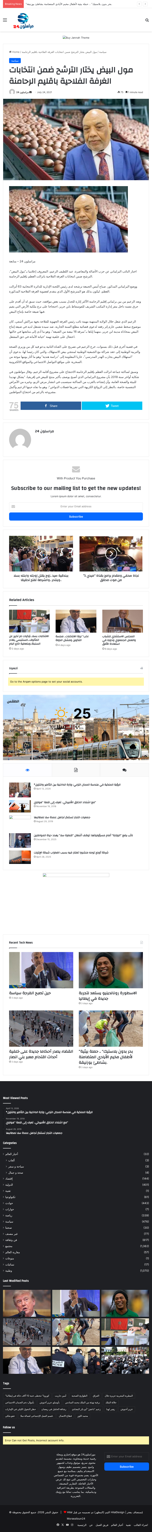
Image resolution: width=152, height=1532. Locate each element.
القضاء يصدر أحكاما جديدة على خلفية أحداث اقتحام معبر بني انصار (41, 1054)
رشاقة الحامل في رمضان (53, 1409)
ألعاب (11, 1160)
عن (91, 1524)
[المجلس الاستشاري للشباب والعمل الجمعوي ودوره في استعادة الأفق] (122, 621)
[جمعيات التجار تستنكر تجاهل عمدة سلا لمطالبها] (20, 822)
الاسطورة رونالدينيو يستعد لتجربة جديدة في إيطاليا (108, 995)
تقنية (8, 1190)
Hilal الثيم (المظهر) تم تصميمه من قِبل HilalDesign (95, 1512)
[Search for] (147, 21)
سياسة (102, 51)
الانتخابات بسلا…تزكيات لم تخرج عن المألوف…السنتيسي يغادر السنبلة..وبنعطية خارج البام (29, 640)
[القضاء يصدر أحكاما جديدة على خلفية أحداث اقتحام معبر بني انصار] (41, 1028)
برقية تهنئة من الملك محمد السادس (82, 1402)
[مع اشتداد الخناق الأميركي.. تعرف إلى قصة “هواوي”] (20, 806)
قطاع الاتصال (65, 1415)
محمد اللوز (82, 1415)
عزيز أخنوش (127, 1409)
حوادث (9, 1203)
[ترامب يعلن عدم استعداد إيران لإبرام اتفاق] (27, 1303)
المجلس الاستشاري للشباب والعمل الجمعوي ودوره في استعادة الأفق (119, 640)
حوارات (9, 1209)
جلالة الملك (110, 1402)
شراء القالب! (141, 1524)
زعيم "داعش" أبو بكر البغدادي (86, 1409)
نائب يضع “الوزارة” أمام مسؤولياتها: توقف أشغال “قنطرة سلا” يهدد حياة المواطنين (83, 835)
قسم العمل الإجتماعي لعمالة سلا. (36, 1415)
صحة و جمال (15, 1172)
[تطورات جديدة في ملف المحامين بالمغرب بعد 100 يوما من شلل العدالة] (125, 1360)
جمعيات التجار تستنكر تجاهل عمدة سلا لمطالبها (62, 817)
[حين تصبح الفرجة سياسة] (41, 970)
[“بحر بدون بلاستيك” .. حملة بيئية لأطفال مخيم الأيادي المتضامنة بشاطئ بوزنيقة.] (111, 1028)
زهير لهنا (110, 1409)
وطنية (8, 1270)
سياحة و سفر (16, 1166)
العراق (96, 1395)
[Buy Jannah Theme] (76, 37)
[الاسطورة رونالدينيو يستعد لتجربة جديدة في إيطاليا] (111, 970)
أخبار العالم (11, 1154)
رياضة (8, 1215)
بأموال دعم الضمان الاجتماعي (19, 1402)
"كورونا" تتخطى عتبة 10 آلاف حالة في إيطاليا (27, 1395)
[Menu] (5, 21)
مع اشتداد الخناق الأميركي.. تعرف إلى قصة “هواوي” (65, 802)
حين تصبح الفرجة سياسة (30, 993)
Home (15, 51)
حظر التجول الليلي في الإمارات (20, 1409)
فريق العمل (102, 1524)
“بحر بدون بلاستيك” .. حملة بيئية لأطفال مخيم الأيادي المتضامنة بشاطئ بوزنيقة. (106, 1057)
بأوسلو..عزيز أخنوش (50, 1402)
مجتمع (8, 1246)
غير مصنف (11, 1233)
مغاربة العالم (12, 1252)
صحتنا (8, 1227)
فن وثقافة (11, 1240)
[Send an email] (30, 92)
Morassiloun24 (76, 1518)
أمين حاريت (60, 1395)
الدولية (9, 1184)
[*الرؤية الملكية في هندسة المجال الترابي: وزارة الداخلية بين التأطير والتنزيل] (20, 790)
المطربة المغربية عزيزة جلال (119, 1395)
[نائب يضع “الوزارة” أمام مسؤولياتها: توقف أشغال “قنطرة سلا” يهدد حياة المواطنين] (20, 840)
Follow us (9, 1427)
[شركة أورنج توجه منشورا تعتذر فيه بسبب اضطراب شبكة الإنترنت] (20, 857)
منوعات (9, 1258)
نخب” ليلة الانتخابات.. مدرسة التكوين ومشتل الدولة (72, 638)
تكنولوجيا (10, 1197)
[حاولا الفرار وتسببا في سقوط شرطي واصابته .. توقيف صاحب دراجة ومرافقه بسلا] (76, 1360)
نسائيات (9, 1264)
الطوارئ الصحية (79, 1395)
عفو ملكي (10, 1415)
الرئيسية (81, 1524)
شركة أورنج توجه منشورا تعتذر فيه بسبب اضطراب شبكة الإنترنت (71, 852)
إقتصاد (9, 1178)
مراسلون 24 (22, 92)
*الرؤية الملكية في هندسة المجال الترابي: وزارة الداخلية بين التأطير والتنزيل (77, 784)
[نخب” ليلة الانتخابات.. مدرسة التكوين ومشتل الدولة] (76, 621)
